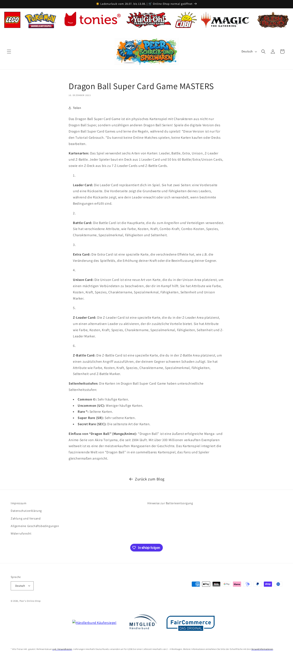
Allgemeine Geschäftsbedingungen (35, 526)
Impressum (18, 503)
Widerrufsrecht (21, 533)
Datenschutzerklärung (26, 511)
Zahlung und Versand (26, 518)
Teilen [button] (77, 108)
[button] (9, 51)
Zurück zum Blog (150, 479)
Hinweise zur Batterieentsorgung (170, 503)
